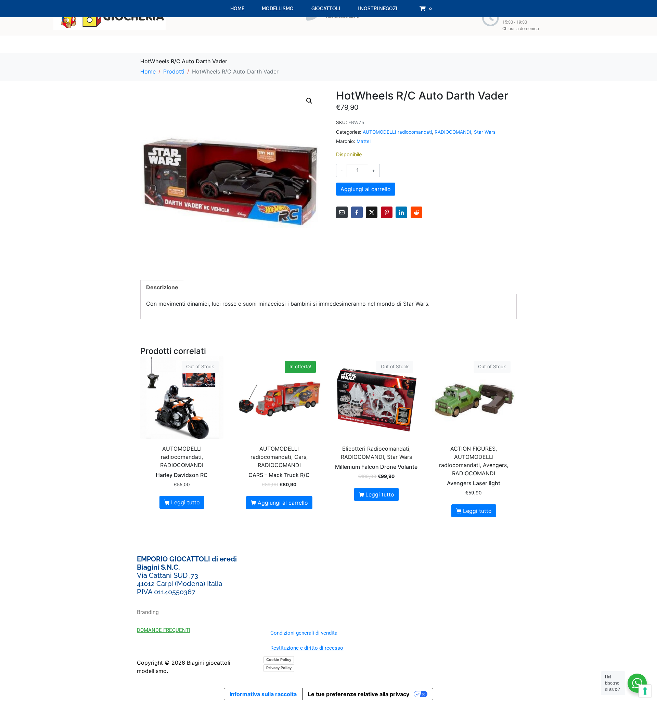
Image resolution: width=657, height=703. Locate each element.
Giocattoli (325, 8)
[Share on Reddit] (416, 212)
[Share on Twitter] (371, 212)
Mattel (364, 141)
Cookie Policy (278, 659)
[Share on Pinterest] (386, 212)
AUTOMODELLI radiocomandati (397, 132)
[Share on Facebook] (357, 212)
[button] (309, 101)
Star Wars (484, 132)
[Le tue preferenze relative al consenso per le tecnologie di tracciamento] (645, 691)
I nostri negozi (377, 8)
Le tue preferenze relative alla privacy (358, 694)
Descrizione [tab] (162, 287)
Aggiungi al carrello (365, 189)
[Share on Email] (342, 212)
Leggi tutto (185, 502)
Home (237, 8)
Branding (148, 612)
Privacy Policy (279, 667)
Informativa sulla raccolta (263, 694)
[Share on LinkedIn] (401, 212)
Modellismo (278, 8)
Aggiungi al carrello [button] (283, 502)
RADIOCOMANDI (453, 132)
